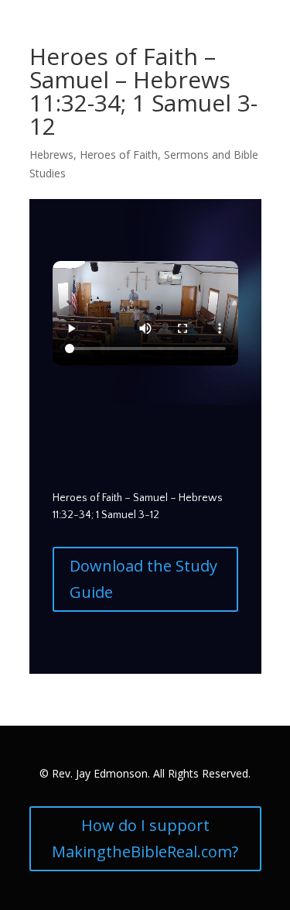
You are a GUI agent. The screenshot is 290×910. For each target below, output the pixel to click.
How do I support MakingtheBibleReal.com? (145, 838)
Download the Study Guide (143, 579)
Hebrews (51, 154)
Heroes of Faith (119, 154)
